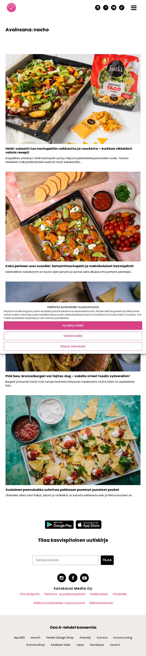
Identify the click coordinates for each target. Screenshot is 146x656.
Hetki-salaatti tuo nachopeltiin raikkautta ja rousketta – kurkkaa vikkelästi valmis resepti (69, 150)
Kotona (102, 637)
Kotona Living (122, 637)
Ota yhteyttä (29, 594)
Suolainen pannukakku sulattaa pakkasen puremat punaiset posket (62, 490)
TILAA (107, 560)
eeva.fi (35, 637)
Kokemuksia (99, 594)
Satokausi (97, 645)
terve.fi (115, 645)
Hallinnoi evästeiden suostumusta (59, 603)
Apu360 (19, 637)
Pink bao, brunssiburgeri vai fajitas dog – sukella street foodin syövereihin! (68, 376)
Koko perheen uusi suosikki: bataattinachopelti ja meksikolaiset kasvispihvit (70, 266)
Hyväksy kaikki (73, 325)
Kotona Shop (35, 645)
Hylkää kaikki (73, 336)
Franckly (85, 637)
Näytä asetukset (73, 346)
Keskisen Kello (61, 645)
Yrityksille (119, 594)
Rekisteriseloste (101, 603)
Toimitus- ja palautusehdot (65, 594)
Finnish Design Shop (60, 637)
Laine (80, 645)
